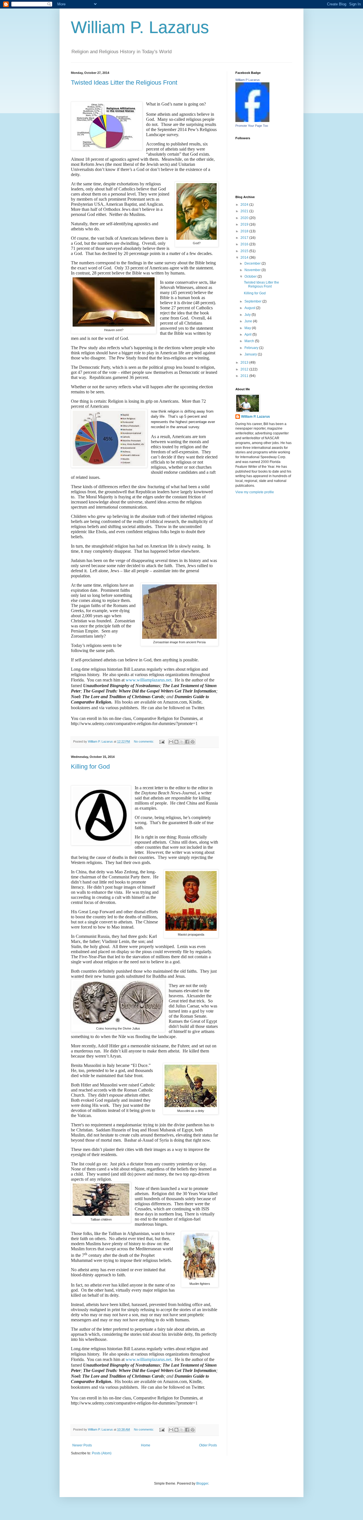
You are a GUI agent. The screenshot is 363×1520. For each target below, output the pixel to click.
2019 (244, 224)
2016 (244, 244)
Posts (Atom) (101, 1453)
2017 (244, 238)
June (248, 321)
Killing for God (90, 766)
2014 (244, 258)
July (248, 315)
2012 (244, 369)
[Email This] (171, 742)
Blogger (202, 1483)
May (248, 328)
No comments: (144, 741)
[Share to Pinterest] (192, 742)
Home (145, 1445)
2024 (244, 205)
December (252, 263)
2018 (244, 231)
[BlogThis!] (176, 742)
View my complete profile (254, 492)
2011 (244, 376)
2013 (244, 363)
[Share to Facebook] (187, 742)
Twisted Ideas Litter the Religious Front (124, 82)
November (252, 270)
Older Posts (208, 1445)
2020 (244, 218)
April (248, 334)
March (249, 341)
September (253, 301)
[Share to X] (182, 742)
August (250, 308)
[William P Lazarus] (252, 121)
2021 (244, 211)
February (251, 348)
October (251, 276)
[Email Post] (161, 741)
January (251, 354)
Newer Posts (82, 1445)
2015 (244, 251)
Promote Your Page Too (251, 125)
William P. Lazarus (140, 27)
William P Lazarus (247, 80)
